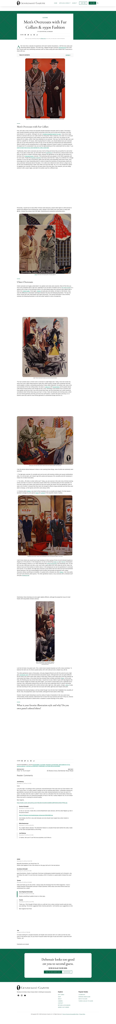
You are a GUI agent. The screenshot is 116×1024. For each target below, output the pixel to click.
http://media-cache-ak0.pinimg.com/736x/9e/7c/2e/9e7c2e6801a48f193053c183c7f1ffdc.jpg (42, 802)
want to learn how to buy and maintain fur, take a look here (33, 147)
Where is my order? (63, 1007)
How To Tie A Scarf (23, 771)
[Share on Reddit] (37, 34)
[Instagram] (21, 995)
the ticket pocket (66, 287)
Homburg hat (25, 575)
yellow (67, 685)
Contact (60, 1003)
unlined (43, 493)
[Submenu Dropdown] (70, 3)
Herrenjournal (62, 47)
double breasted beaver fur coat (52, 134)
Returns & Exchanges (64, 1005)
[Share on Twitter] (28, 34)
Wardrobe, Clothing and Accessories (49, 766)
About (60, 998)
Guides (74, 3)
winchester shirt (24, 674)
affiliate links (43, 38)
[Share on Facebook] (25, 34)
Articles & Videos (64, 3)
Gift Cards (61, 994)
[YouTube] (24, 995)
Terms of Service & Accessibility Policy (70, 1014)
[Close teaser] (9, 1022)
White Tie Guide (83, 998)
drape (62, 678)
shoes (61, 572)
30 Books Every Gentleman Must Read (60, 771)
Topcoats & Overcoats (32, 766)
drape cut (56, 561)
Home (55, 3)
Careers (60, 1001)
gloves (39, 291)
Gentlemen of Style (64, 764)
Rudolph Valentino (36, 157)
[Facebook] (18, 995)
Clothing (45, 17)
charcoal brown (29, 156)
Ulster (27, 119)
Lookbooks (82, 994)
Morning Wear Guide (84, 996)
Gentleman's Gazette (31, 3)
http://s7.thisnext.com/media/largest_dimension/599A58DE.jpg (36, 815)
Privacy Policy (82, 1014)
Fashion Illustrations (52, 764)
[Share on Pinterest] (34, 34)
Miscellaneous (21, 766)
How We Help (67, 972)
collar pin (47, 387)
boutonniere (56, 387)
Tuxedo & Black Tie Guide (86, 1001)
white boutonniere (52, 563)
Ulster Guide (26, 291)
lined (36, 493)
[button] (4, 1019)
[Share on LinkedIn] (31, 34)
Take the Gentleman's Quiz (53, 972)
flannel (63, 561)
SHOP (59, 996)
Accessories (36, 764)
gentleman (49, 152)
